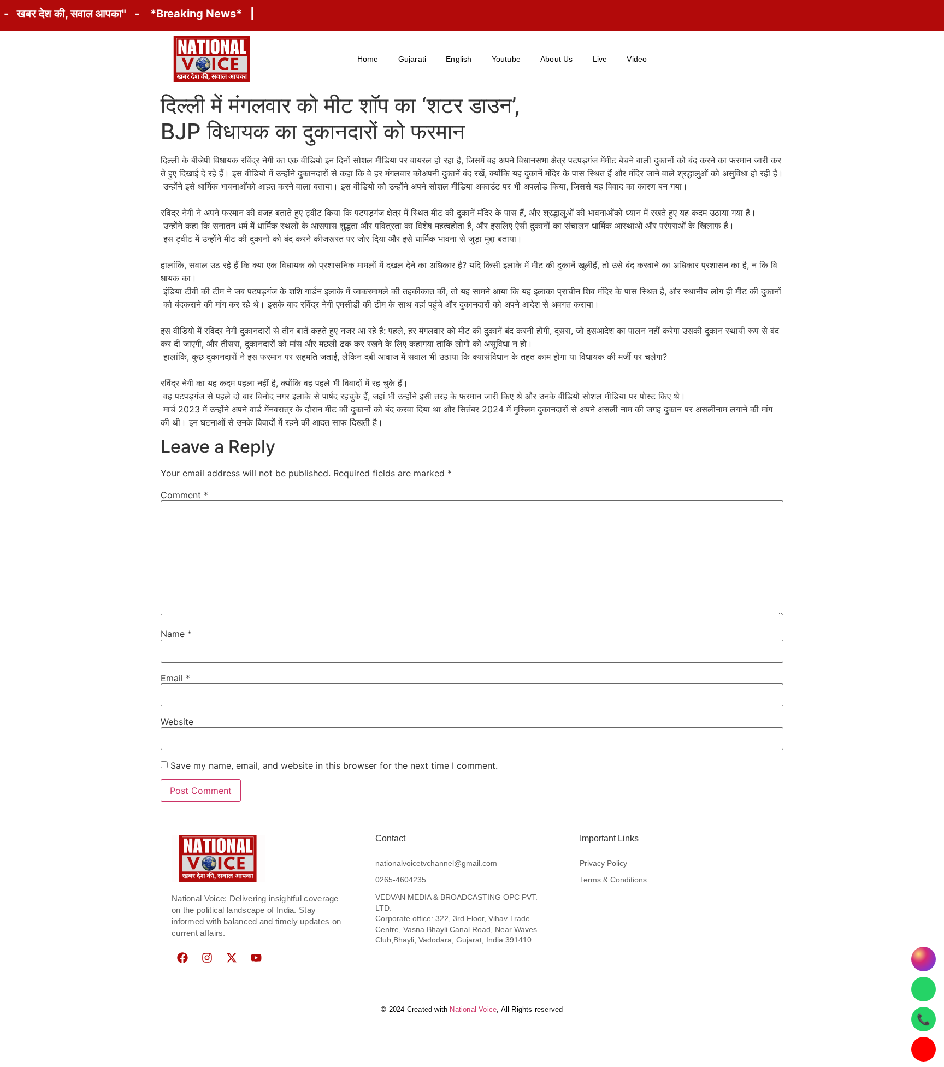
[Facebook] (182, 958)
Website (177, 721)
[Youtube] (256, 958)
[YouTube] (923, 1049)
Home (368, 59)
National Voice (473, 1009)
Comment (184, 495)
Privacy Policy (603, 863)
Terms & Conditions (613, 879)
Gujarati (412, 59)
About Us (556, 59)
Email (175, 678)
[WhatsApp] (923, 989)
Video (637, 59)
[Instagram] (207, 958)
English (458, 59)
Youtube (506, 59)
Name (176, 633)
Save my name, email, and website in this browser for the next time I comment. (334, 765)
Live (600, 59)
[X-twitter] (232, 958)
